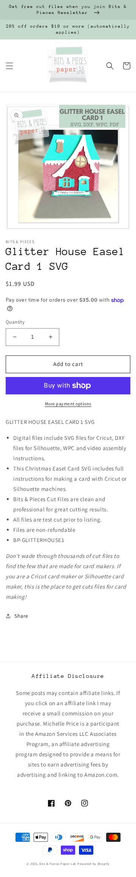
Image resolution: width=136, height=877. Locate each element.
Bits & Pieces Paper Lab (57, 863)
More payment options (68, 404)
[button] (9, 66)
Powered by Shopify (93, 863)
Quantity (15, 322)
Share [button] (21, 615)
